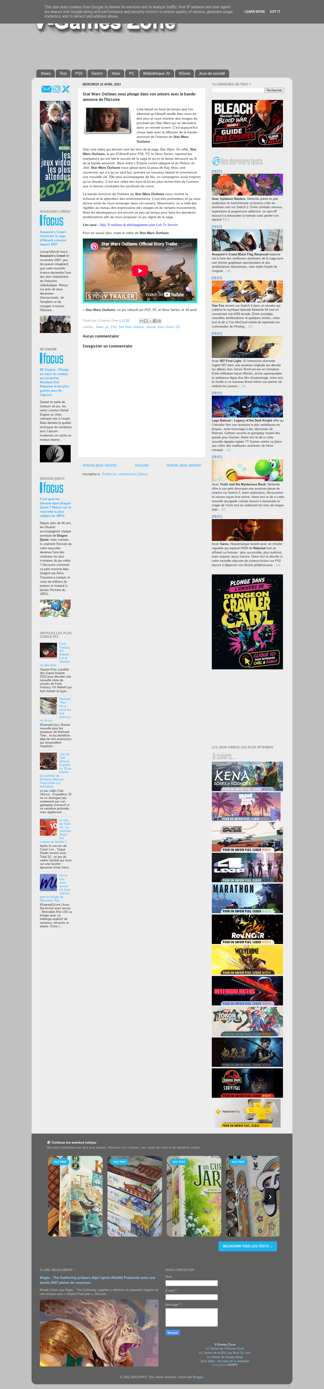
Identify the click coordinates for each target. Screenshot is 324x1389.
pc (107, 327)
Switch (97, 73)
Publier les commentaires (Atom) (124, 474)
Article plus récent (99, 465)
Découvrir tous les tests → (248, 1246)
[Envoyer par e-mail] (141, 321)
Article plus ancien (184, 465)
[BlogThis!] (145, 321)
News (46, 73)
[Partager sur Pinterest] (159, 321)
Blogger (198, 1377)
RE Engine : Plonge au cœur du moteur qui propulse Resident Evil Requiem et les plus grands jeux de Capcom (54, 382)
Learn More (255, 12)
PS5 (79, 73)
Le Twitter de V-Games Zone (225, 1348)
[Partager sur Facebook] (155, 321)
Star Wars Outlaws (131, 327)
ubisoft (151, 327)
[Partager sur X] (150, 321)
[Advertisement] (151, 50)
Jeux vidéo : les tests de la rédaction (225, 1361)
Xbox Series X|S (168, 327)
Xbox (115, 73)
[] (227, 219)
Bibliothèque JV (156, 73)
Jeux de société (212, 73)
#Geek (184, 73)
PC (131, 73)
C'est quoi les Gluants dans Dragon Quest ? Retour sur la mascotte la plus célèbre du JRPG (55, 507)
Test (63, 73)
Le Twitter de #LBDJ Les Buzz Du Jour (225, 1353)
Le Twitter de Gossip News (225, 1357)
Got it (275, 12)
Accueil (141, 465)
